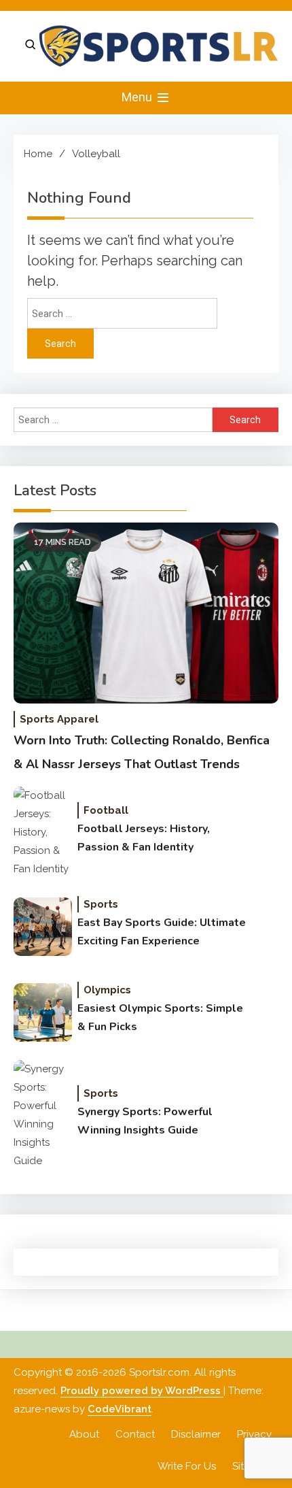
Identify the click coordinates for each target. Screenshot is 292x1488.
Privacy (254, 1434)
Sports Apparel (59, 719)
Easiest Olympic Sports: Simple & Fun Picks (160, 1017)
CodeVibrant (119, 1409)
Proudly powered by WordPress (141, 1391)
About (84, 1434)
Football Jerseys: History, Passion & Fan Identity (143, 838)
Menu (138, 97)
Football (106, 810)
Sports (101, 904)
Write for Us (187, 1466)
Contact (135, 1434)
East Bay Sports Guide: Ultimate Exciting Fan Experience (161, 931)
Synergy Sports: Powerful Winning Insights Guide (145, 1121)
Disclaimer (196, 1434)
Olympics (107, 990)
